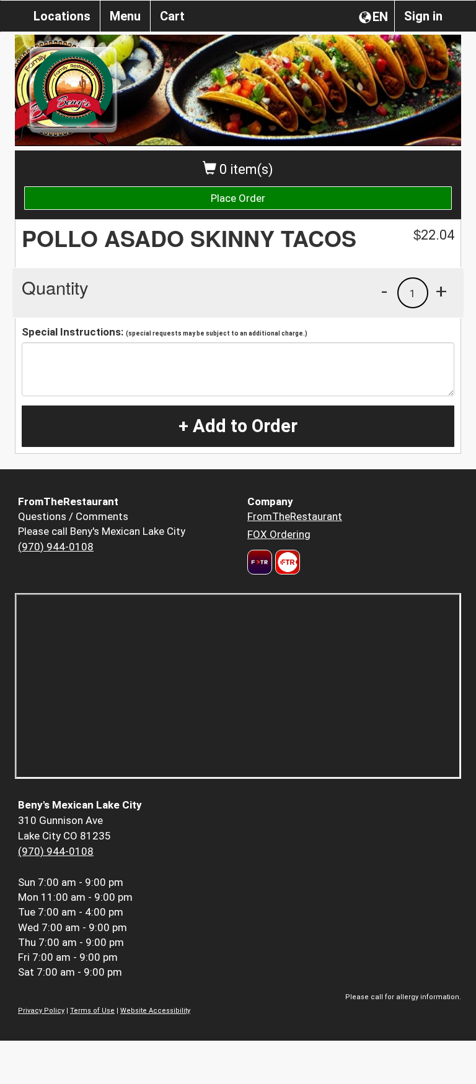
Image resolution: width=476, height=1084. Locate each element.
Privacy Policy (41, 1011)
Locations (61, 16)
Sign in (423, 16)
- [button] (384, 291)
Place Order (238, 198)
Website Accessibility (155, 1011)
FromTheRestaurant (294, 516)
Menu (125, 16)
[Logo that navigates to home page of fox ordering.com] (286, 562)
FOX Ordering (279, 534)
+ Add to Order (238, 425)
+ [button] (441, 291)
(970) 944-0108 (56, 546)
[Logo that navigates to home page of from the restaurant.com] (259, 562)
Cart (172, 16)
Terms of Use (92, 1011)
